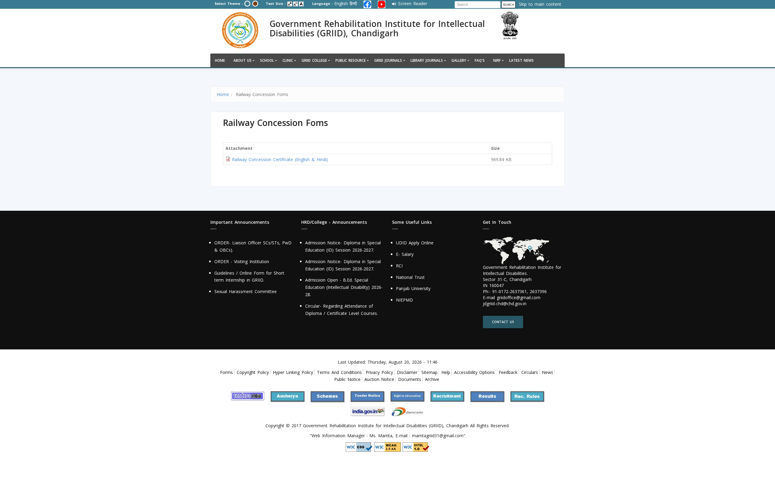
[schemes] (328, 396)
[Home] (240, 30)
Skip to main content (540, 4)
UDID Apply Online (415, 243)
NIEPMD (404, 300)
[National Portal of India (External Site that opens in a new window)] (248, 395)
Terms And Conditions (339, 372)
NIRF (497, 60)
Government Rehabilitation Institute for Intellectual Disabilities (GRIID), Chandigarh (377, 28)
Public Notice (347, 379)
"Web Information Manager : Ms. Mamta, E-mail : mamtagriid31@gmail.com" (387, 435)
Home (220, 60)
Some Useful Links (412, 222)
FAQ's (480, 60)
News (547, 372)
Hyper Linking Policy (293, 372)
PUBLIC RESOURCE (350, 60)
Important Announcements (239, 222)
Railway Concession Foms (275, 122)
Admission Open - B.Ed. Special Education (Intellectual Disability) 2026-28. (344, 287)
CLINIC (287, 60)
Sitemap (429, 372)
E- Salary (405, 254)
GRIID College (314, 60)
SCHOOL (267, 60)
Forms (226, 372)
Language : (322, 3)
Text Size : (275, 3)
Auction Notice (379, 379)
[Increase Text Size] (289, 4)
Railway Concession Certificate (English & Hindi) (280, 159)
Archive (432, 379)
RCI (399, 266)
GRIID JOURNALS (388, 60)
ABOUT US (242, 60)
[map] (516, 250)
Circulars (529, 372)
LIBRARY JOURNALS (427, 60)
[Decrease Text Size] (295, 4)
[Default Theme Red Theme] (251, 4)
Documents (409, 379)
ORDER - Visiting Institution (241, 261)
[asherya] (288, 396)
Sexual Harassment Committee (245, 291)
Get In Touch (497, 222)
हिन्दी (353, 3)
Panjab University (413, 288)
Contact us (503, 322)
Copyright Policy (253, 372)
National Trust (410, 277)
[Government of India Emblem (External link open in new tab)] (526, 26)
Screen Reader (412, 3)
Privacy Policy (379, 372)
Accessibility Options (474, 372)
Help (445, 372)
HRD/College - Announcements (334, 222)
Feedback (508, 372)
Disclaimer (407, 372)
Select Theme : (228, 3)
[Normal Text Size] (301, 4)
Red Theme (255, 4)
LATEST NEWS (521, 60)
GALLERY (458, 60)
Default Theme (247, 4)
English (341, 3)
